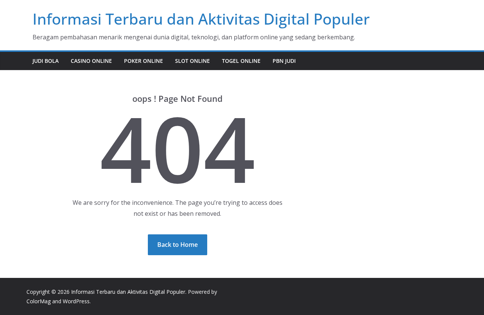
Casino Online (91, 60)
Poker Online (143, 60)
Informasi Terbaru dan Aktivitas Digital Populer (201, 18)
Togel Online (241, 60)
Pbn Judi (284, 60)
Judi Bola (46, 60)
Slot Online (192, 60)
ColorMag (38, 301)
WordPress (76, 301)
